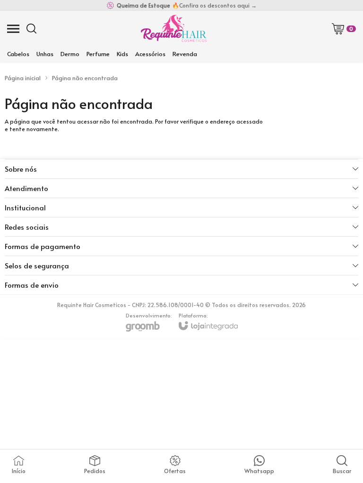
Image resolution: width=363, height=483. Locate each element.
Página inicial (23, 78)
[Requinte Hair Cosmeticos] (173, 28)
